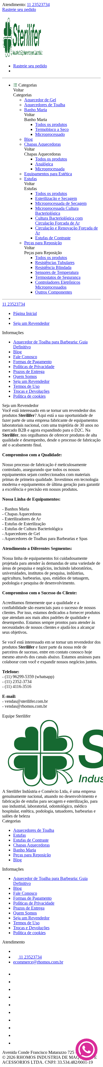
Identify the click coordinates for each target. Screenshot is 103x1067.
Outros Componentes (53, 292)
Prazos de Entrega (28, 371)
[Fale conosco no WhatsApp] (87, 1050)
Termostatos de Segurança (57, 277)
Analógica (44, 164)
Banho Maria (35, 109)
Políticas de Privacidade (33, 366)
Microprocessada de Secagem (61, 203)
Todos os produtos (51, 124)
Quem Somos (25, 376)
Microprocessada (50, 169)
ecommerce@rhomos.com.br (38, 962)
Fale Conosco (25, 356)
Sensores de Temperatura (57, 272)
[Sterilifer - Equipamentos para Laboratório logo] (22, 56)
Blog (28, 139)
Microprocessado (50, 134)
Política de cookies (29, 396)
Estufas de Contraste (53, 238)
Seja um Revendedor (31, 323)
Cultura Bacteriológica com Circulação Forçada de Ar (59, 220)
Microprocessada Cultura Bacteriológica (57, 211)
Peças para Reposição (43, 242)
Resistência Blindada (53, 267)
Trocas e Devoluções (31, 391)
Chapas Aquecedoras (42, 144)
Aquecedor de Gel (40, 99)
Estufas (30, 178)
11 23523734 (38, 4)
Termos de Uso (26, 386)
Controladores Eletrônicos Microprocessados (57, 284)
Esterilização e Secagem (56, 198)
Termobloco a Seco (52, 129)
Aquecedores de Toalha (44, 104)
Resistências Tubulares (54, 262)
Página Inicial (25, 313)
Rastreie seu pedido (19, 9)
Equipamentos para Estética (48, 173)
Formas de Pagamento (32, 361)
